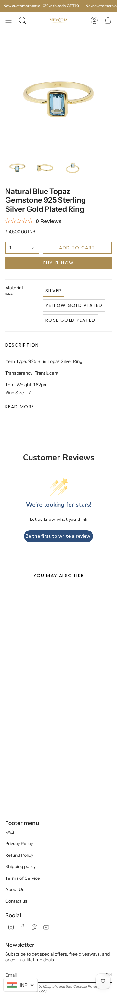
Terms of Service (22, 878)
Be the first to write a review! (58, 536)
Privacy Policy (19, 843)
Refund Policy (19, 855)
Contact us (16, 901)
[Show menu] (8, 20)
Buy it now (58, 263)
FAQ (9, 832)
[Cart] (108, 20)
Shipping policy (20, 866)
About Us (14, 889)
